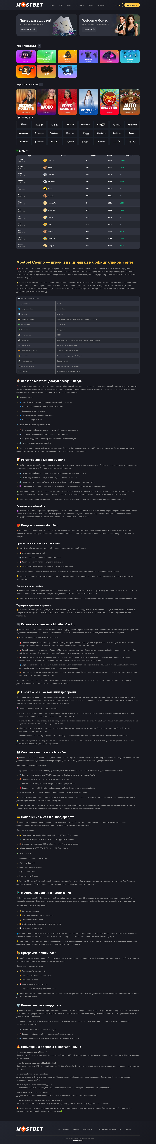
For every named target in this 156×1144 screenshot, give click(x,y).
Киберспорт (101, 5)
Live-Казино (80, 5)
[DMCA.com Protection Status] (78, 1141)
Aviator (90, 5)
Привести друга (26, 29)
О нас (58, 1129)
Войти (117, 5)
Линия (53, 5)
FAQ (120, 1129)
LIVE (60, 5)
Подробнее (88, 29)
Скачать (128, 1129)
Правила (66, 1129)
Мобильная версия (88, 1129)
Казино (69, 5)
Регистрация (132, 5)
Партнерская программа (107, 1129)
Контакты (76, 1129)
